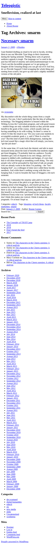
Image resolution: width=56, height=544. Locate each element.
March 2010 (12, 452)
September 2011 (13, 408)
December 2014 (13, 324)
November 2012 (14, 376)
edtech (14, 204)
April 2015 (11, 317)
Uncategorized (13, 514)
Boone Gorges (35, 209)
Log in (9, 529)
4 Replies (21, 47)
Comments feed (13, 534)
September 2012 (14, 381)
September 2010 (14, 437)
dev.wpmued (12, 499)
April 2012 (11, 391)
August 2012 (12, 383)
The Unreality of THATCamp (19, 222)
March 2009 (12, 481)
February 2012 (13, 395)
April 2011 (11, 420)
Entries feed (12, 532)
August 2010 (12, 440)
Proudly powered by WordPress (14, 541)
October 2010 (12, 435)
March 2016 (12, 300)
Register (10, 527)
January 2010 (12, 457)
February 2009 (13, 484)
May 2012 (11, 388)
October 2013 (12, 351)
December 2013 (13, 349)
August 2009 (12, 469)
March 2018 (12, 283)
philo (9, 512)
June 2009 (11, 474)
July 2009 (11, 472)
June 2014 (11, 337)
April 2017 (11, 288)
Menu (4, 19)
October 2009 (12, 464)
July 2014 (11, 334)
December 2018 (13, 280)
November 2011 (13, 403)
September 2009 (14, 467)
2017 (9, 232)
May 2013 (11, 361)
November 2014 (14, 327)
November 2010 (14, 432)
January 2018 (12, 285)
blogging (27, 204)
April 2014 (11, 341)
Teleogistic (10, 5)
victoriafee (8, 112)
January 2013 (12, 371)
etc (8, 507)
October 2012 (12, 378)
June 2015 (11, 312)
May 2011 (11, 418)
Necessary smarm (17, 40)
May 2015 (11, 315)
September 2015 (14, 305)
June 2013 (11, 359)
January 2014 (12, 346)
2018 (9, 227)
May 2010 (11, 447)
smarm (13, 206)
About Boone (12, 26)
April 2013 (11, 364)
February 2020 (13, 275)
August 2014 (12, 332)
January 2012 (12, 398)
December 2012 (13, 373)
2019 (9, 225)
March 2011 (12, 422)
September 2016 (14, 292)
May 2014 (11, 339)
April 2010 (11, 449)
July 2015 (11, 310)
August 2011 (12, 410)
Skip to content (14, 18)
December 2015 (13, 302)
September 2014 (14, 329)
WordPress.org (13, 537)
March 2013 (12, 366)
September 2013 (14, 354)
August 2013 (12, 356)
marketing (5, 206)
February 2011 (13, 425)
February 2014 (13, 344)
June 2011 (11, 415)
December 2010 (13, 430)
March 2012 (12, 393)
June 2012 (11, 386)
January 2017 (12, 290)
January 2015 (12, 322)
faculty (48, 204)
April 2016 (11, 297)
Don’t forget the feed (15, 230)
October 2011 (12, 405)
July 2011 (11, 413)
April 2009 (11, 479)
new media (11, 509)
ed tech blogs (38, 204)
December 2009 (13, 459)
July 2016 (11, 295)
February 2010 (13, 454)
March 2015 (12, 319)
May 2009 (11, 476)
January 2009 (12, 486)
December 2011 (13, 400)
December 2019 (13, 278)
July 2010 (11, 442)
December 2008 (13, 489)
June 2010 (11, 445)
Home (9, 23)
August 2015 (12, 307)
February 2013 (13, 368)
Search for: (5, 211)
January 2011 (12, 427)
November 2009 (14, 462)
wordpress (11, 517)
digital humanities (14, 502)
